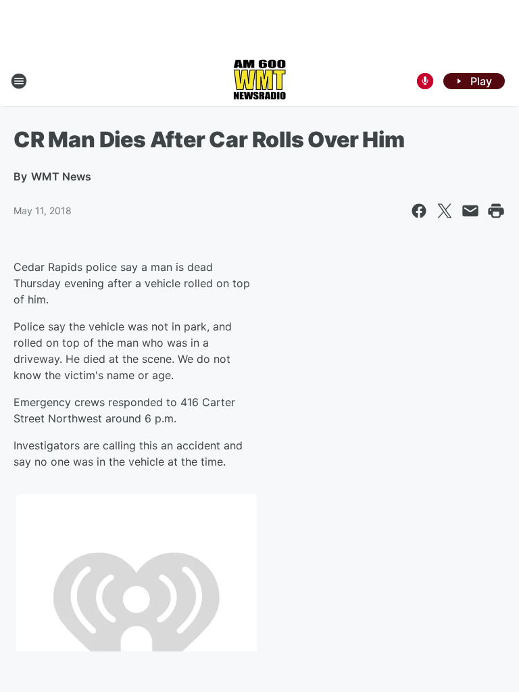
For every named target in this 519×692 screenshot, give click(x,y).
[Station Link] (259, 81)
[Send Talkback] (425, 81)
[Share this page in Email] (470, 210)
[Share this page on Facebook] (419, 210)
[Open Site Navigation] (19, 81)
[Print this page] (496, 210)
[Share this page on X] (444, 210)
